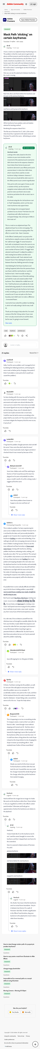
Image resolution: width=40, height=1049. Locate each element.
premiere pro (21, 331)
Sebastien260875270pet (17, 650)
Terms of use (21, 1036)
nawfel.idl (10, 360)
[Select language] (26, 4)
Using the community (10, 1036)
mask (5, 331)
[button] (4, 5)
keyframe (12, 331)
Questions (7, 11)
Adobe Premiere (27, 9)
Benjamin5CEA (14, 714)
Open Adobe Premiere (28, 20)
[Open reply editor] (20, 345)
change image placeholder (11, 968)
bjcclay (9, 679)
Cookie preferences (9, 1039)
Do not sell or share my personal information (16, 1043)
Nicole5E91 (10, 392)
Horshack (9, 793)
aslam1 (15, 495)
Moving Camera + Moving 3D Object (14, 990)
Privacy (28, 1036)
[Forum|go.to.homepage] (15, 4)
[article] (20, 372)
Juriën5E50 (10, 439)
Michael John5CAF (16, 466)
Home (6, 9)
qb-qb (8, 45)
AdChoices (9, 1046)
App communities (15, 9)
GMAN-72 (9, 523)
